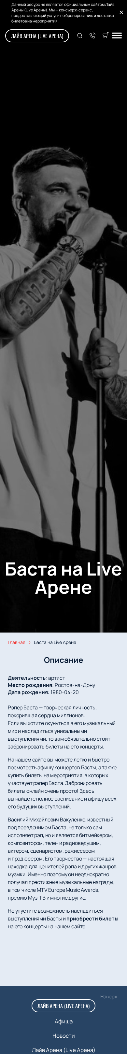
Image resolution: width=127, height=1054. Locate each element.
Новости (63, 1035)
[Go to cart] (105, 35)
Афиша (64, 1021)
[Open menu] (117, 36)
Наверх (108, 996)
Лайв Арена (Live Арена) (37, 36)
